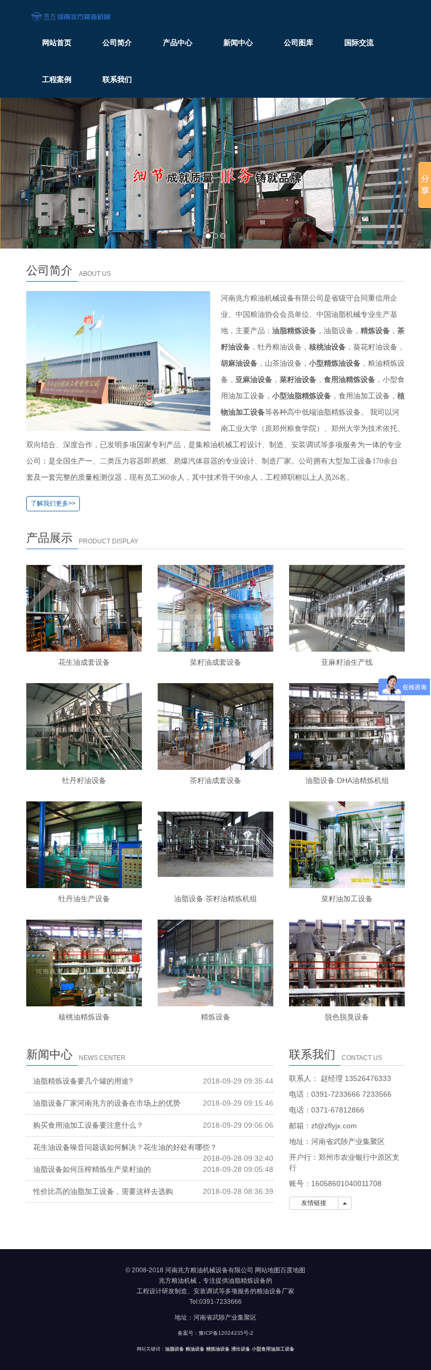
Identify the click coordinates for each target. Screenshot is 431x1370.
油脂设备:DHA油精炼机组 (347, 780)
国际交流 (359, 42)
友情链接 (314, 1203)
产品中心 (177, 42)
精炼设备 (215, 1017)
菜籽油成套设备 (215, 662)
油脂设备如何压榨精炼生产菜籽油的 (92, 1169)
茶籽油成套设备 (215, 780)
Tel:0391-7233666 (215, 1301)
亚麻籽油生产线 (347, 662)
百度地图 (292, 1270)
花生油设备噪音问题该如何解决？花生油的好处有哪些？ (125, 1147)
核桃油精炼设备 (84, 1017)
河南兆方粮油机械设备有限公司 (209, 1270)
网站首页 (56, 42)
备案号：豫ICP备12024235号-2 (215, 1333)
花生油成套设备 (84, 662)
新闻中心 (238, 42)
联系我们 (117, 79)
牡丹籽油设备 (84, 780)
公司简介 (117, 42)
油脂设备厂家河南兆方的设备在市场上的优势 (106, 1103)
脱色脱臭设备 (347, 1017)
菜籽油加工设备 (347, 898)
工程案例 (56, 79)
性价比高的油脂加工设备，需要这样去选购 (103, 1191)
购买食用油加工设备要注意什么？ (88, 1125)
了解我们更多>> (53, 503)
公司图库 (298, 42)
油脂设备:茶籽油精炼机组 (215, 898)
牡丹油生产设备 (84, 898)
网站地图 (267, 1270)
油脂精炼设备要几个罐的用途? (83, 1081)
